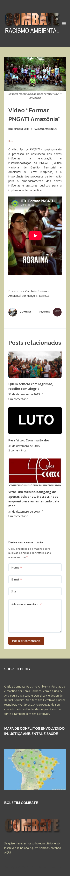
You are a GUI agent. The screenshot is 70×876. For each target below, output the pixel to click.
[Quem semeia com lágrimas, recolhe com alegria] (35, 364)
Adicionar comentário (26, 604)
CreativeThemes (15, 871)
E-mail (16, 579)
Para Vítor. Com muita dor (28, 440)
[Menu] (64, 23)
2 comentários (17, 450)
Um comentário (18, 399)
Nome (16, 567)
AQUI (7, 852)
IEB (10, 141)
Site (13, 591)
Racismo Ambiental (45, 129)
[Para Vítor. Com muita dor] (35, 420)
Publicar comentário (26, 641)
